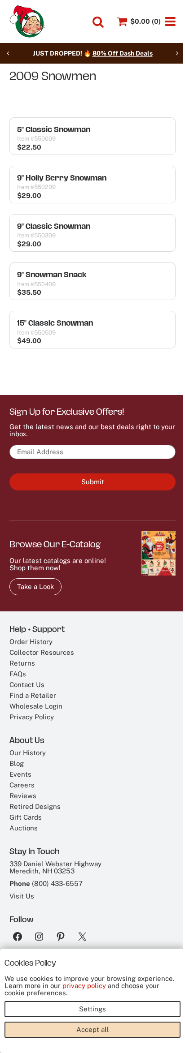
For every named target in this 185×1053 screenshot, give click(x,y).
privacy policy (84, 985)
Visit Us (21, 896)
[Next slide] (177, 53)
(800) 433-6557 (57, 883)
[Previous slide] (8, 53)
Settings (92, 1009)
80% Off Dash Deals (122, 53)
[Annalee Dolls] (27, 21)
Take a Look (35, 586)
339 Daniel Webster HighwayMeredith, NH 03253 (55, 867)
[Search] (98, 22)
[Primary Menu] (170, 21)
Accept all (92, 1029)
